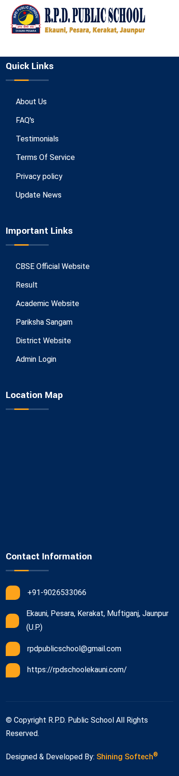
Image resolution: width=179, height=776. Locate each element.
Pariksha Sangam (43, 322)
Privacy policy (38, 176)
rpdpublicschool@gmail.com (74, 648)
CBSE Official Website (52, 266)
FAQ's (24, 120)
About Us (30, 101)
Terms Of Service (44, 157)
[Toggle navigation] (28, 48)
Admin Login (35, 359)
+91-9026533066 (56, 592)
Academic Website (46, 303)
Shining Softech (127, 756)
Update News (38, 194)
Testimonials (36, 138)
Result (26, 284)
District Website (42, 340)
